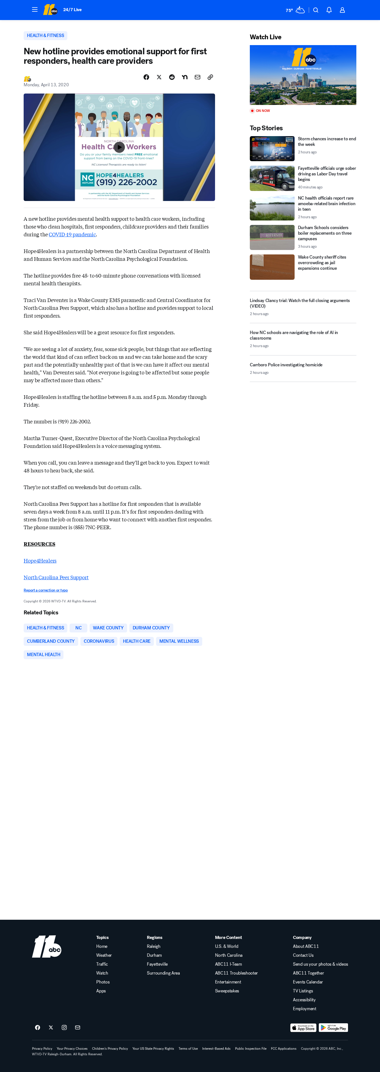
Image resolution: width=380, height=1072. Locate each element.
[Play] (303, 75)
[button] (35, 9)
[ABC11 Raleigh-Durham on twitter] (50, 1027)
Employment (304, 1009)
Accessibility (304, 1000)
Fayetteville (157, 964)
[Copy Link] (210, 77)
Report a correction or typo (46, 590)
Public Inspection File (251, 1048)
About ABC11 (306, 946)
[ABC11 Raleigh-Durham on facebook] (37, 1027)
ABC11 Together (308, 973)
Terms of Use (188, 1048)
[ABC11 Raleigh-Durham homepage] (50, 10)
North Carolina (229, 955)
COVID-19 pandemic (72, 234)
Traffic (102, 964)
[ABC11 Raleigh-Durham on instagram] (64, 1027)
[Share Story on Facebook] (146, 77)
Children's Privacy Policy (110, 1048)
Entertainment (228, 982)
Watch (102, 973)
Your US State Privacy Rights (153, 1048)
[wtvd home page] (46, 946)
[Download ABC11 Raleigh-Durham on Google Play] (333, 1027)
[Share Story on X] (159, 77)
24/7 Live (72, 10)
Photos (102, 982)
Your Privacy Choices (72, 1048)
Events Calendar (308, 982)
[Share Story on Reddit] (172, 77)
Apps (101, 991)
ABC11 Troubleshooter (236, 973)
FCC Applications (284, 1048)
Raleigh (154, 946)
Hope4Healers (40, 560)
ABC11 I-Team (228, 964)
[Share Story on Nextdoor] (184, 77)
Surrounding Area (163, 973)
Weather (104, 955)
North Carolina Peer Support (56, 577)
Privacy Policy (42, 1048)
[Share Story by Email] (197, 77)
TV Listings (303, 991)
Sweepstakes (227, 991)
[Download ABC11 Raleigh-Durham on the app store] (303, 1027)
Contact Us (303, 955)
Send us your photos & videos (320, 964)
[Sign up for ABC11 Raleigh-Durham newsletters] (77, 1027)
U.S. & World (226, 946)
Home (101, 946)
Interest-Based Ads (216, 1048)
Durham (154, 955)
